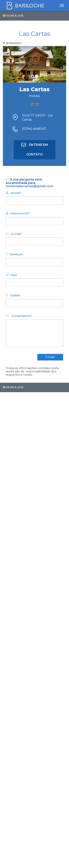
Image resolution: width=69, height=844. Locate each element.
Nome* (15, 193)
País (14, 275)
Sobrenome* (20, 213)
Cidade (15, 295)
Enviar (50, 357)
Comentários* (21, 316)
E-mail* (16, 234)
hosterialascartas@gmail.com (29, 186)
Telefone (16, 254)
